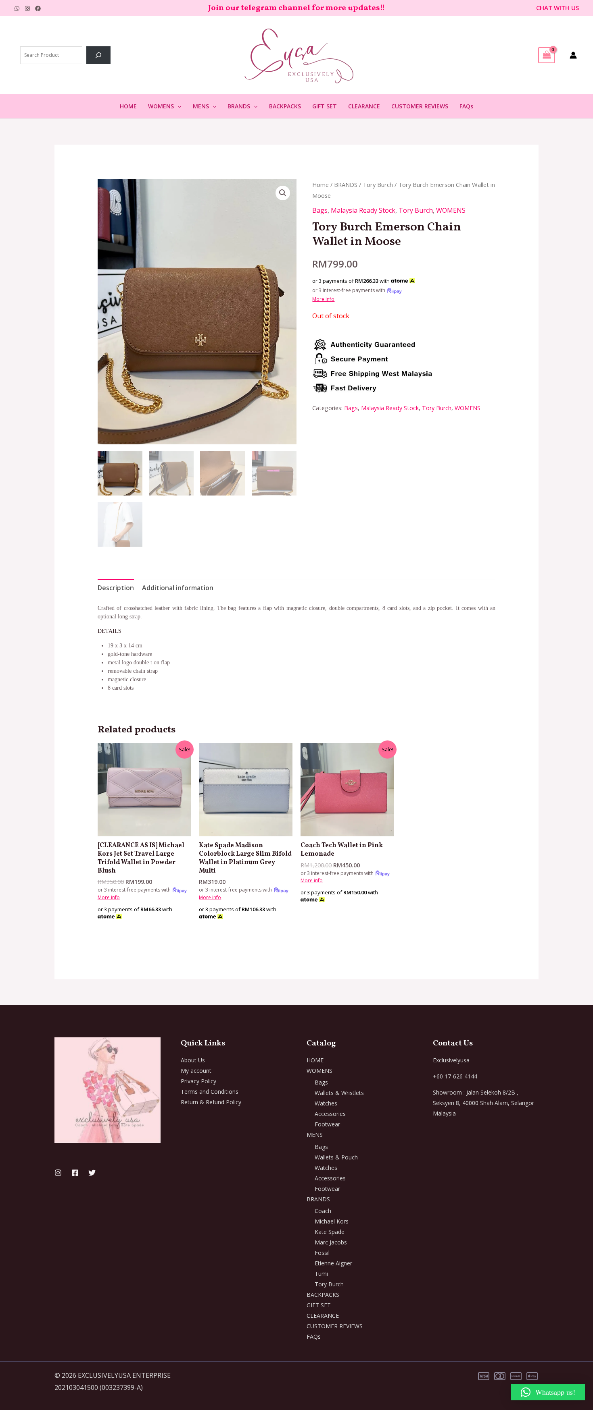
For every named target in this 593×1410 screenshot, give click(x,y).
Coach (323, 1211)
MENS (201, 106)
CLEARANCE (364, 106)
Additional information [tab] (177, 587)
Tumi (321, 1273)
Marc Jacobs (331, 1242)
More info (323, 299)
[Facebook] (38, 8)
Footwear (327, 1124)
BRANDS (239, 106)
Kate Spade (330, 1232)
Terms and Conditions (209, 1091)
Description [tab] (116, 587)
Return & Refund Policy (211, 1102)
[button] (177, 106)
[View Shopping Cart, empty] (546, 55)
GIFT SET (324, 106)
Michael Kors (332, 1221)
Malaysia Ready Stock (363, 210)
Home (320, 184)
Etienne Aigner (333, 1263)
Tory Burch (378, 184)
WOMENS (161, 106)
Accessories (330, 1114)
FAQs (466, 106)
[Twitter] (92, 1172)
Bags (320, 210)
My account (196, 1070)
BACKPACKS (285, 106)
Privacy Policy (198, 1081)
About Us (193, 1060)
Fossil (322, 1253)
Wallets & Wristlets (339, 1093)
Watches (326, 1103)
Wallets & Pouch (336, 1157)
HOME (128, 106)
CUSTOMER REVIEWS (419, 106)
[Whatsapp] (17, 8)
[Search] (98, 55)
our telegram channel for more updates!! (305, 8)
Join (217, 8)
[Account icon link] (573, 55)
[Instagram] (27, 8)
